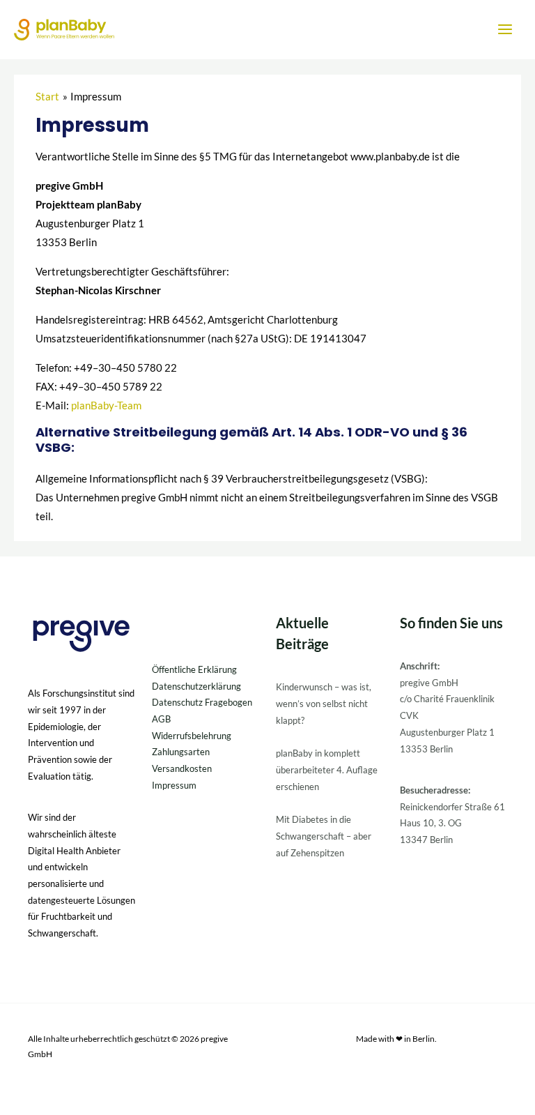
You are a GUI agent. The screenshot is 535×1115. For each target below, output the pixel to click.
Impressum (174, 785)
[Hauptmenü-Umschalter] (505, 29)
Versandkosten (182, 768)
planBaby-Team (106, 405)
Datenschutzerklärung (196, 686)
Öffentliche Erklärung (194, 669)
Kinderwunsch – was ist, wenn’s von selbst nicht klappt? (323, 703)
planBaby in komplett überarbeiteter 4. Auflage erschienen (327, 769)
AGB (161, 719)
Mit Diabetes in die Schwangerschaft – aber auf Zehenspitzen (323, 836)
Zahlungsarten (181, 751)
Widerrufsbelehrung (191, 735)
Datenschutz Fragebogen (202, 702)
